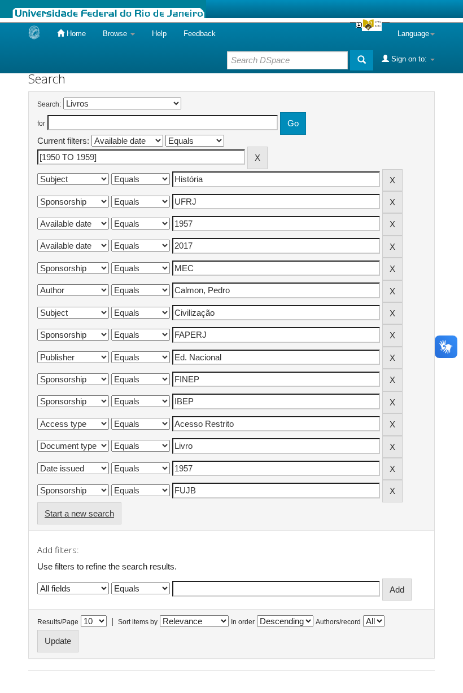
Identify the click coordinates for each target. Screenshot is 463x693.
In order (243, 622)
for (41, 123)
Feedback (200, 33)
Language (413, 33)
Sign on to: (409, 59)
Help (159, 33)
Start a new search (79, 513)
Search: (49, 104)
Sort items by (138, 622)
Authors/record (338, 622)
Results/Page (57, 622)
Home (75, 33)
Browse (116, 33)
